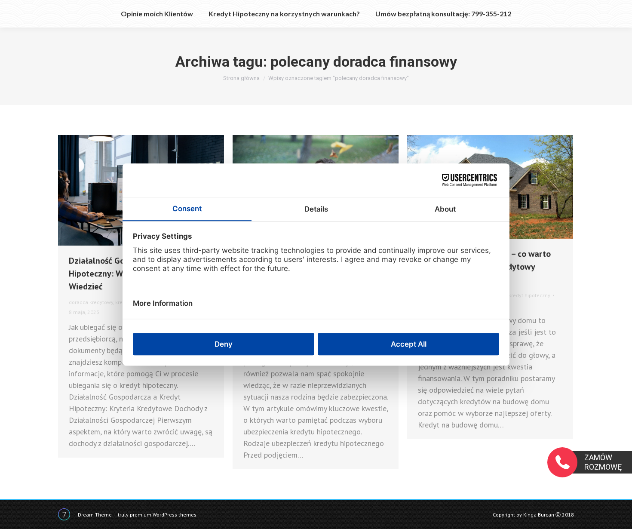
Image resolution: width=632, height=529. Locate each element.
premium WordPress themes (163, 514)
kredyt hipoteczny (529, 295)
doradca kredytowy (91, 302)
